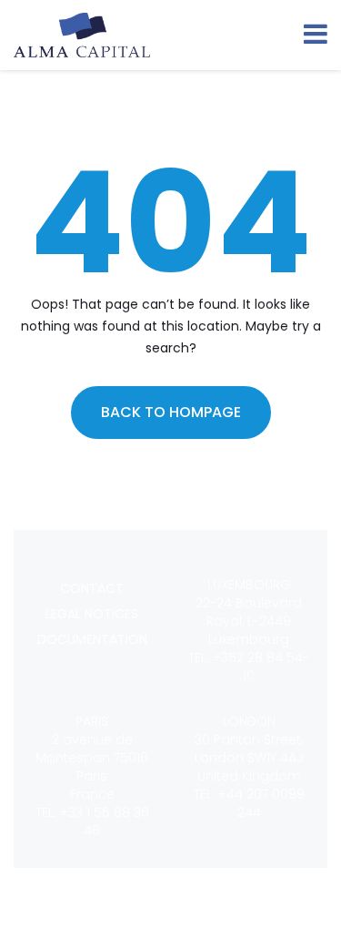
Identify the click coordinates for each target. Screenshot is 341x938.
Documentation (92, 639)
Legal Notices (91, 614)
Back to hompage (171, 412)
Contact (92, 588)
